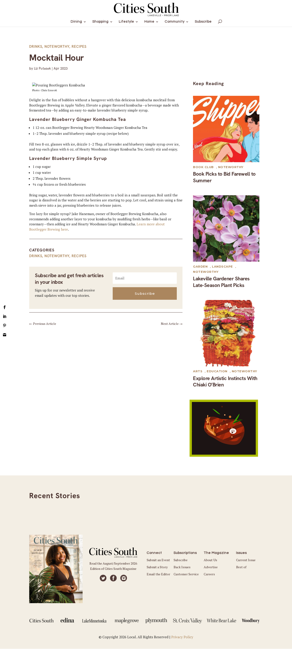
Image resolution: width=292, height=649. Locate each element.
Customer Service (186, 574)
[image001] (224, 455)
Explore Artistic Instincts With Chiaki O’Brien (225, 381)
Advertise (211, 567)
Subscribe (181, 560)
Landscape (222, 266)
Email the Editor (158, 574)
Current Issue (246, 560)
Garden (200, 266)
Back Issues (182, 567)
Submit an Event (158, 560)
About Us (210, 560)
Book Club (203, 167)
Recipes (79, 46)
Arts (197, 371)
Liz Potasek (42, 68)
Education (217, 371)
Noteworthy (56, 46)
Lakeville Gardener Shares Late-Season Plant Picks (221, 282)
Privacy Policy (182, 637)
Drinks (35, 46)
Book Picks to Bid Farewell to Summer (224, 177)
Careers (209, 574)
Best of (241, 567)
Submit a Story (157, 567)
